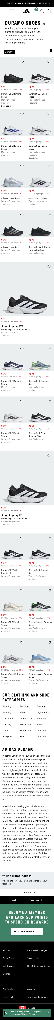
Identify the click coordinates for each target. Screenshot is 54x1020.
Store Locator (33, 958)
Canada (31, 1008)
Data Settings (9, 989)
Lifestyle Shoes (41, 737)
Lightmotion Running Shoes (43, 712)
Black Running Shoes (24, 737)
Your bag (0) (36, 900)
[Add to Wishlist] (22, 62)
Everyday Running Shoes (7, 737)
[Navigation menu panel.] (4, 11)
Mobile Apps (8, 966)
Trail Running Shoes (9, 718)
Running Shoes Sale (42, 718)
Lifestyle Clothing (41, 730)
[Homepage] (26, 12)
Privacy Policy (9, 997)
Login (14, 900)
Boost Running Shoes (41, 724)
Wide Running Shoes (24, 712)
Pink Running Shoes (27, 730)
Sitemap (6, 974)
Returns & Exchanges (37, 950)
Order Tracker (9, 958)
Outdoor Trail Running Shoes (26, 718)
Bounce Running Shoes (41, 706)
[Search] (42, 11)
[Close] (6, 1013)
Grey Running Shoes (27, 724)
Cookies (31, 989)
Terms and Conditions (37, 997)
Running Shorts (24, 706)
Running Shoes (6, 706)
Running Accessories (8, 712)
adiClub (6, 950)
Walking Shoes (6, 724)
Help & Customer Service (38, 966)
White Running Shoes (6, 730)
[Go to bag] (49, 11)
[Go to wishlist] (12, 11)
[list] (22, 52)
